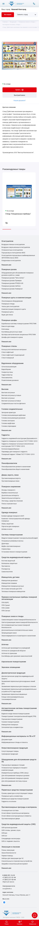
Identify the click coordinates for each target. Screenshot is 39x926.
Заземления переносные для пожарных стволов (19, 686)
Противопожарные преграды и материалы (19, 807)
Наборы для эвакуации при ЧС (13, 858)
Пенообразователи (9, 463)
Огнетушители (7, 241)
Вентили (5, 389)
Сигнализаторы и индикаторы (12, 727)
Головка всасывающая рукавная (13, 418)
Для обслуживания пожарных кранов (15, 778)
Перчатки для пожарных (10, 526)
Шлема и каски (7, 529)
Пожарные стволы (9, 346)
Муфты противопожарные (11, 546)
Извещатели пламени (9, 583)
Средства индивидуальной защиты (16, 557)
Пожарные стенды (8, 304)
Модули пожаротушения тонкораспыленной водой (20, 538)
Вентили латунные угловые (11, 395)
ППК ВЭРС (5, 602)
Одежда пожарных (9, 512)
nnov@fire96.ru (7, 888)
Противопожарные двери (11, 819)
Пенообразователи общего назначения (15, 469)
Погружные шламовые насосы (12, 541)
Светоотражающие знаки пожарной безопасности (20, 622)
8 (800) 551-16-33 (8, 875)
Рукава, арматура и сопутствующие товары (17, 793)
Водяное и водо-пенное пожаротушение (16, 714)
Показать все (6, 265)
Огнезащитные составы (10, 810)
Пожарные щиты (8, 312)
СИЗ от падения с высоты (11, 841)
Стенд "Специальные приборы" (18, 214)
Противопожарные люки (10, 481)
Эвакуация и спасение (11, 847)
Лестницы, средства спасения (12, 501)
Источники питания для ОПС (12, 589)
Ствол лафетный (7, 352)
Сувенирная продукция (10, 754)
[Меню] (3, 3)
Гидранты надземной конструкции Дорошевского (19, 438)
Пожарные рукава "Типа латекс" (13, 278)
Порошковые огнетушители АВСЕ (13, 253)
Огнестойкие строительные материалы (15, 813)
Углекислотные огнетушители (12, 250)
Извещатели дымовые (9, 580)
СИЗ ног (4, 836)
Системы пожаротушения (12, 535)
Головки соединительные (12, 409)
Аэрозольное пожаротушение (14, 662)
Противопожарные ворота (11, 478)
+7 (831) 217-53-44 (9, 879)
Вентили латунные (8, 393)
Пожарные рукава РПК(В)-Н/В (12, 283)
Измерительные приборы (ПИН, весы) (15, 773)
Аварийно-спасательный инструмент (15, 864)
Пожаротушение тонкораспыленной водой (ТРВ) (19, 716)
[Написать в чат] (35, 915)
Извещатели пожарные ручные (13, 586)
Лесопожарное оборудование (12, 301)
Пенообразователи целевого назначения (16, 467)
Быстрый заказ (19, 95)
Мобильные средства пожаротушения (15, 799)
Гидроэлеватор (7, 375)
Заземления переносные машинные (14, 694)
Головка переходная (9, 426)
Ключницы (5, 329)
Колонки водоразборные (10, 449)
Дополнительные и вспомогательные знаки (17, 630)
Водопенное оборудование (13, 363)
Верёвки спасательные (10, 493)
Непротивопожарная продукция (15, 748)
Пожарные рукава (9, 269)
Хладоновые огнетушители (11, 260)
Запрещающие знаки (9, 633)
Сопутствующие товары (10, 751)
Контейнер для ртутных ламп (12, 332)
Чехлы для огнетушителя (10, 306)
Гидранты (6, 435)
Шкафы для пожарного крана (12, 337)
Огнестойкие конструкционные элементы (16, 816)
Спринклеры (6, 549)
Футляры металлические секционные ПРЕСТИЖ (19, 335)
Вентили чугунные (8, 398)
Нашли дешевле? (20, 100)
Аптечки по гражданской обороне (14, 651)
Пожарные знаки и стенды (13, 616)
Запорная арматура (9, 412)
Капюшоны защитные (9, 563)
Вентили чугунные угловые (11, 401)
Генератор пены (7, 372)
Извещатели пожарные (10, 725)
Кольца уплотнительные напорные (14, 349)
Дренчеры (5, 544)
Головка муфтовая (8, 423)
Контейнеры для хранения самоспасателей (17, 656)
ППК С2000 (5, 608)
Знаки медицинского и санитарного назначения (19, 636)
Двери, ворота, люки (10, 475)
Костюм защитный (8, 561)
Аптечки (5, 644)
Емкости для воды (8, 326)
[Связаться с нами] (34, 3)
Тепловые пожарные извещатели (13, 591)
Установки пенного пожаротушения (14, 552)
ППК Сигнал (6, 611)
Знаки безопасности (9, 853)
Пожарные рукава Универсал (12, 289)
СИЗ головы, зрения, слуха (11, 830)
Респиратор (6, 569)
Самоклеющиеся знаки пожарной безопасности (19, 620)
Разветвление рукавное (10, 380)
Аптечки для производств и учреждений (16, 648)
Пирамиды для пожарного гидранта (14, 452)
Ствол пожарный (8, 358)
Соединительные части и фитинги (13, 403)
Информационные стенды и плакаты (15, 742)
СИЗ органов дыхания (9, 828)
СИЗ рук (4, 833)
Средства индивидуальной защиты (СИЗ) (19, 824)
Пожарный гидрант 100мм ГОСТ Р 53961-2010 (18, 454)
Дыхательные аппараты (10, 495)
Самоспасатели (7, 572)
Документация (7, 740)
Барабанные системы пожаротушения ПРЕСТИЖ (19, 324)
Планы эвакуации (8, 850)
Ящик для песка (7, 315)
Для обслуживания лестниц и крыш (14, 781)
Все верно (7, 15)
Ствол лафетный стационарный (13, 355)
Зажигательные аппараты (11, 498)
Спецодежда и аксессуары (11, 838)
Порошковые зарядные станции (13, 765)
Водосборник (6, 369)
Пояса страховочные (9, 504)
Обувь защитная (7, 524)
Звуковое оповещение (11, 667)
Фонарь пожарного (8, 490)
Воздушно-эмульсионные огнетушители (16, 247)
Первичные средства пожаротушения (17, 790)
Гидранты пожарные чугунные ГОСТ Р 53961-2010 (19, 441)
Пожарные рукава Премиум (11, 281)
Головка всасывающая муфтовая (14, 415)
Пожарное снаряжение (11, 487)
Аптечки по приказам (9, 653)
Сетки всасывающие (9, 367)
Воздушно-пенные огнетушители (13, 244)
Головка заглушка (8, 421)
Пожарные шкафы (9, 320)
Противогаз (6, 566)
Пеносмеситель (7, 378)
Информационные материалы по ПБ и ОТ (18, 736)
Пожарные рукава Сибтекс (11, 286)
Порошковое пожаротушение (12, 719)
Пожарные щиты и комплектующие (16, 298)
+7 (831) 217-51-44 (9, 877)
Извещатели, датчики (10, 577)
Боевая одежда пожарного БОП (13, 516)
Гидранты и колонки (9, 801)
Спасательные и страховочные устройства (17, 861)
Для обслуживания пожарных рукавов (15, 776)
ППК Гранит (6, 605)
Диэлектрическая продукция (13, 673)
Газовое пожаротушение (10, 722)
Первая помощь (7, 856)
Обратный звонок (8, 882)
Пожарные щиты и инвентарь (12, 796)
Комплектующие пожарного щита (14, 309)
